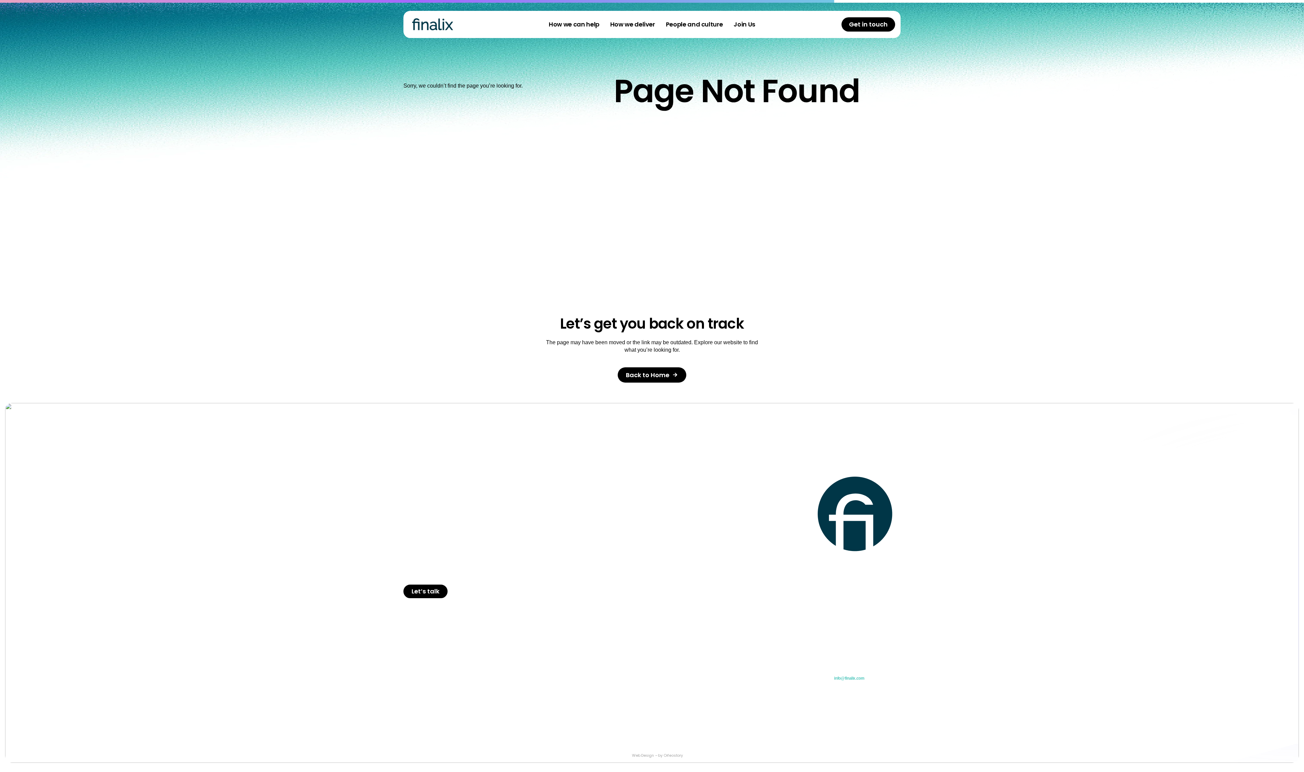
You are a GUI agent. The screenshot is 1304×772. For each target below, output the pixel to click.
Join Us (744, 24)
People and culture (694, 24)
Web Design (643, 755)
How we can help (574, 24)
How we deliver (632, 24)
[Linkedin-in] (891, 733)
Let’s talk (425, 591)
